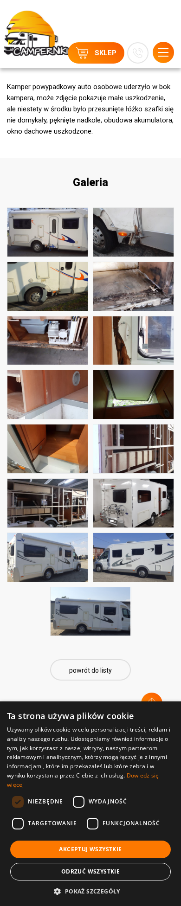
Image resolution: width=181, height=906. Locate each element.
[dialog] (90, 803)
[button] (90, 891)
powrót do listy (90, 670)
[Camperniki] (36, 24)
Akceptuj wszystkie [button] (90, 849)
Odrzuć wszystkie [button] (90, 871)
